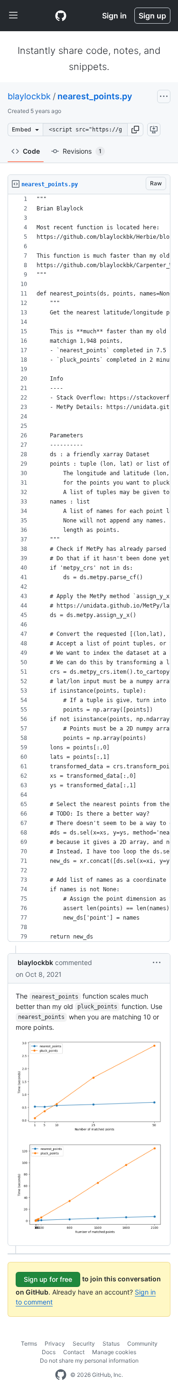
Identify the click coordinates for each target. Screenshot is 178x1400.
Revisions (82, 151)
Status (111, 1343)
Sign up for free (48, 1279)
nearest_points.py (94, 96)
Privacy (55, 1343)
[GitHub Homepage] (60, 1375)
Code (31, 151)
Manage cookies (114, 1352)
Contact (73, 1352)
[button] (135, 129)
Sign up (152, 15)
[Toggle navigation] (13, 15)
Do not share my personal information (89, 1360)
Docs (49, 1352)
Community (142, 1343)
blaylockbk (29, 96)
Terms (29, 1343)
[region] (89, 568)
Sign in (114, 15)
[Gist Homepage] (60, 15)
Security (84, 1343)
